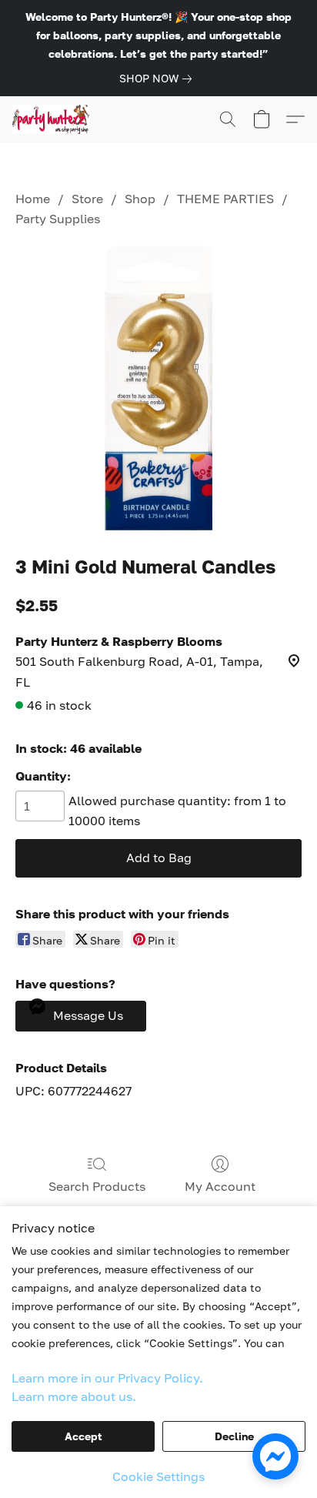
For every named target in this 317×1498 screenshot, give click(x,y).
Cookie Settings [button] (158, 1476)
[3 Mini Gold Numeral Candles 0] (158, 388)
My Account (220, 1186)
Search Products (96, 1186)
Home (32, 198)
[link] (158, 78)
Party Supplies (57, 218)
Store (87, 198)
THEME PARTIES (225, 198)
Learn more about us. (74, 1396)
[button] (53, 119)
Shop (140, 198)
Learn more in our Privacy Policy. (107, 1378)
